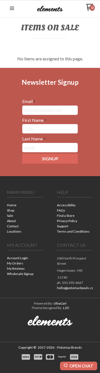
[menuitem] (25, 205)
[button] (12, 8)
